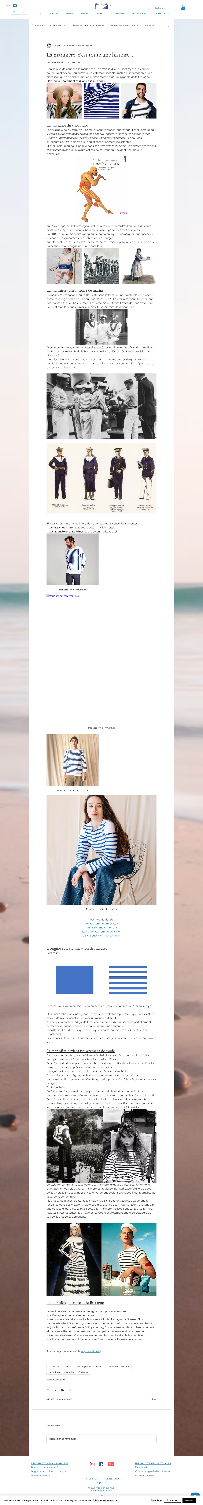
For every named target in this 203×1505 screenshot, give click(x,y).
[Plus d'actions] (154, 45)
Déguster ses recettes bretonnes (124, 25)
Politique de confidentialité (105, 1500)
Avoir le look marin (58, 25)
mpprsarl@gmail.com (101, 1490)
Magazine (149, 25)
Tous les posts (38, 25)
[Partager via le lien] (69, 1389)
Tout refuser (172, 1500)
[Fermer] (199, 1500)
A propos (102, 1482)
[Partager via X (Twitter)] (55, 1389)
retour (46, 1475)
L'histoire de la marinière (60, 1366)
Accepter (189, 1500)
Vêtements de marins (119, 1366)
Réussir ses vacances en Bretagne (88, 25)
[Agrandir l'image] (64, 101)
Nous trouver (92, 1478)
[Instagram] (92, 1464)
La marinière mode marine (61, 1372)
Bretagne (83, 1372)
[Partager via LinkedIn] (62, 1389)
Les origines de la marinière (90, 1366)
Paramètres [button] (156, 1500)
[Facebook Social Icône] (101, 1464)
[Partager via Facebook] (48, 1389)
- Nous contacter (109, 1478)
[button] (183, 7)
